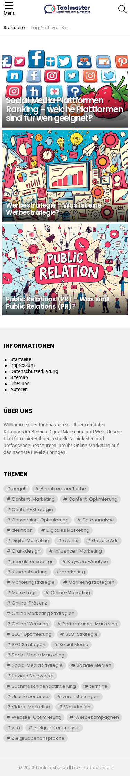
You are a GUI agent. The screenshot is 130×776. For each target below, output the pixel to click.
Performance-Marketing (90, 623)
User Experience (30, 696)
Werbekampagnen (97, 717)
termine (98, 686)
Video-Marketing (31, 707)
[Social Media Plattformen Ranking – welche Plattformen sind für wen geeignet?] (65, 82)
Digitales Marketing (67, 530)
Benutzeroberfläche (63, 488)
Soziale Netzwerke (33, 675)
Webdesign (77, 707)
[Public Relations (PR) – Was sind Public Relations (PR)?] (65, 270)
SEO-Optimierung (32, 634)
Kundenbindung (30, 571)
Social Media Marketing (38, 655)
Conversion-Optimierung (40, 520)
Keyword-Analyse (88, 561)
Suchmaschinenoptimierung (44, 686)
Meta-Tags (24, 592)
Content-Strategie (32, 509)
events (70, 540)
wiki (16, 727)
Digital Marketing (30, 540)
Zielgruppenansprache (38, 738)
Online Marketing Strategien (43, 613)
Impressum (22, 365)
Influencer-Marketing (78, 551)
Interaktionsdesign (33, 561)
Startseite (20, 359)
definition (22, 530)
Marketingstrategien (91, 582)
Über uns (19, 383)
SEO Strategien (28, 644)
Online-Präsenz (29, 603)
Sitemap (19, 377)
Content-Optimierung (93, 499)
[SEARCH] (122, 9)
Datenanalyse (98, 520)
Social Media (73, 644)
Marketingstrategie (33, 582)
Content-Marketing (33, 499)
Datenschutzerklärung (34, 371)
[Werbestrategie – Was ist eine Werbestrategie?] (65, 176)
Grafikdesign (26, 551)
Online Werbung (30, 623)
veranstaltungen (80, 696)
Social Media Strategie (37, 665)
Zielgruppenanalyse (57, 727)
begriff (19, 488)
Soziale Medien (94, 665)
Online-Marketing (70, 592)
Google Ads (105, 540)
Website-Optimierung (36, 717)
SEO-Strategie (82, 634)
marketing (73, 571)
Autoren (19, 389)
